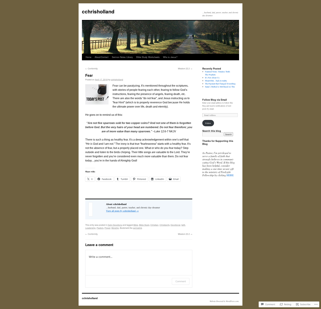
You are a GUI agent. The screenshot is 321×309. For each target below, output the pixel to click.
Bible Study (144, 224)
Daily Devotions (115, 224)
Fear (89, 75)
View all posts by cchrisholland (122, 210)
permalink (137, 227)
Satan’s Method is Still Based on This (220, 86)
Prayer (107, 227)
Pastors (100, 227)
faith (183, 224)
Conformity (91, 68)
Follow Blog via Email (214, 99)
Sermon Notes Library (122, 57)
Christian (154, 224)
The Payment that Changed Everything (220, 83)
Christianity (164, 224)
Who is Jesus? (170, 57)
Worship (115, 227)
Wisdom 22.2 (185, 68)
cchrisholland (98, 11)
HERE (230, 175)
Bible (135, 224)
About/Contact (102, 57)
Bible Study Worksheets (148, 57)
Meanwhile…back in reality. (216, 80)
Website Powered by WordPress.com (224, 301)
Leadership (90, 227)
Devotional (175, 224)
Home (88, 57)
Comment (180, 281)
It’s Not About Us (212, 77)
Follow (208, 123)
